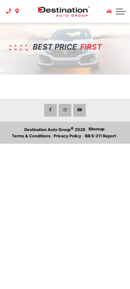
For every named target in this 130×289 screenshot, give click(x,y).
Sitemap (96, 129)
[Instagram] (65, 110)
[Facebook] (50, 110)
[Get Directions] (17, 11)
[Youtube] (79, 110)
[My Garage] (109, 11)
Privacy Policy (67, 136)
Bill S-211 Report (100, 136)
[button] (121, 11)
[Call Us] (8, 11)
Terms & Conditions (31, 136)
